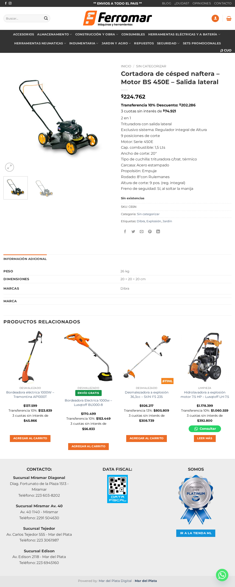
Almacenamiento (53, 34)
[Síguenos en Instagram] (10, 3)
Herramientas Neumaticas (38, 43)
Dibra (141, 221)
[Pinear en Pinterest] (150, 231)
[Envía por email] (141, 231)
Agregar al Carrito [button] (30, 438)
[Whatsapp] (222, 575)
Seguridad (166, 43)
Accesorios (23, 34)
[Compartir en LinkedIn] (158, 231)
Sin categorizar (151, 66)
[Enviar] (46, 18)
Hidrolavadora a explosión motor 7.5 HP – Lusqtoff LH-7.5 (205, 394)
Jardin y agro (115, 43)
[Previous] (11, 117)
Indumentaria (82, 43)
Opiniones (202, 3)
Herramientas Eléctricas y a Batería (182, 34)
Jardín (167, 221)
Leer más (204, 438)
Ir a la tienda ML (196, 533)
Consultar (207, 429)
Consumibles (133, 34)
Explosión (153, 221)
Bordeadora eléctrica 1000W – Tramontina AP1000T (30, 394)
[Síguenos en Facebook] (5, 3)
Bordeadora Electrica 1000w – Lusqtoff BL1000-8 (88, 402)
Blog (166, 3)
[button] (215, 18)
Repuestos (144, 43)
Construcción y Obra (95, 34)
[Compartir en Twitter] (133, 231)
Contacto (223, 3)
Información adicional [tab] (25, 259)
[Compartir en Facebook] (125, 231)
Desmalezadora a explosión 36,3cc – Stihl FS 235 (146, 394)
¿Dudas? (181, 3)
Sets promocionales (202, 43)
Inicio (126, 66)
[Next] (106, 117)
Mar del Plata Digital (115, 581)
